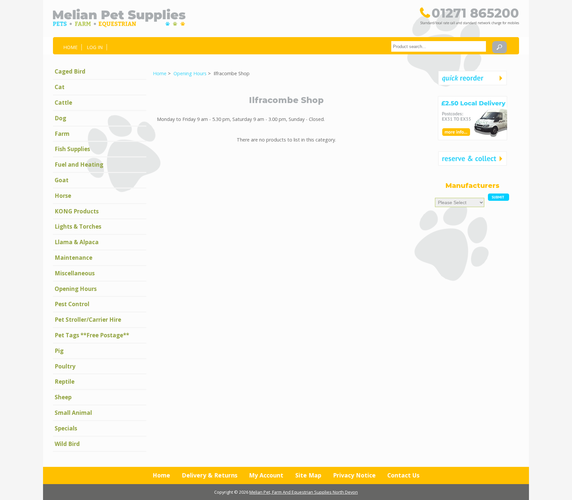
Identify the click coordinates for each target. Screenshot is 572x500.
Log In (95, 47)
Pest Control (72, 304)
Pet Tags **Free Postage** (92, 335)
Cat (60, 87)
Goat (62, 180)
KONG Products (77, 211)
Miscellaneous (75, 273)
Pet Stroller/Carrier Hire (88, 319)
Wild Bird (67, 444)
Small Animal (73, 413)
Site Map (308, 475)
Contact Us (403, 475)
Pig (59, 351)
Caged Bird (70, 71)
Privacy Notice (354, 475)
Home (70, 47)
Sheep (63, 397)
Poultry (65, 366)
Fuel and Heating (79, 164)
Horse (63, 195)
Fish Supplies (72, 149)
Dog (60, 118)
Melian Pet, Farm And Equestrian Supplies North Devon (303, 492)
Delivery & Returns (209, 475)
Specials (66, 428)
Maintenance (73, 257)
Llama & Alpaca (77, 242)
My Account (266, 475)
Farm (62, 134)
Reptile (64, 381)
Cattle (63, 102)
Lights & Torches (78, 226)
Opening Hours (190, 73)
